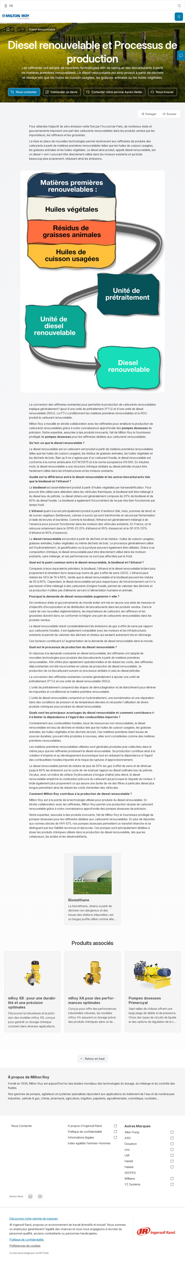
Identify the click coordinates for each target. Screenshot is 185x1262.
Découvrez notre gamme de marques (33, 1218)
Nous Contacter (21, 1126)
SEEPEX (130, 1173)
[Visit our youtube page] (40, 1196)
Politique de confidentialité (26, 1239)
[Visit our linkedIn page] (30, 1196)
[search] (179, 6)
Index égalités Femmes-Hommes (89, 1143)
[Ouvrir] (179, 16)
